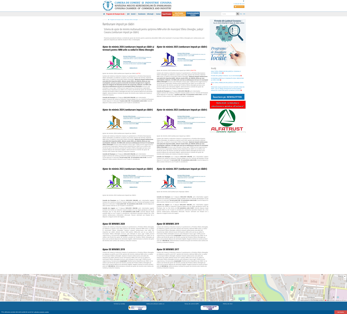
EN (244, 14)
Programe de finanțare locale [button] (115, 14)
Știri (128, 14)
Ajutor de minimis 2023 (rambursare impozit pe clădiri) (182, 109)
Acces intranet (239, 6)
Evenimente (141, 14)
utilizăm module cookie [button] (41, 312)
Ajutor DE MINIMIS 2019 (168, 223)
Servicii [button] (133, 14)
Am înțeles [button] (341, 312)
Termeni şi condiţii (119, 304)
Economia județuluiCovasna (193, 14)
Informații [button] (150, 14)
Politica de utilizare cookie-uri (155, 304)
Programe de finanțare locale (117, 19)
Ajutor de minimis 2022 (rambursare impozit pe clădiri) (128, 168)
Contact (158, 14)
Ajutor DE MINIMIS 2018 (114, 249)
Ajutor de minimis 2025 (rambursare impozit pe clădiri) (182, 46)
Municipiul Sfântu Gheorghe (131, 19)
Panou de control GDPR (192, 304)
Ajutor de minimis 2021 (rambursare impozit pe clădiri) (182, 168)
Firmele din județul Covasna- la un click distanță (226, 75)
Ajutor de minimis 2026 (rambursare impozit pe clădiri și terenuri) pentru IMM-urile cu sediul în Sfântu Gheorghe (128, 48)
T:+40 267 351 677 (239, 4)
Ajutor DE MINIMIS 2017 (168, 249)
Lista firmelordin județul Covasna (179, 14)
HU (241, 14)
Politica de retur (228, 304)
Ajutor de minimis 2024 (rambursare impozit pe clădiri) (128, 109)
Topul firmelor (166, 14)
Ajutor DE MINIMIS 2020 (114, 223)
